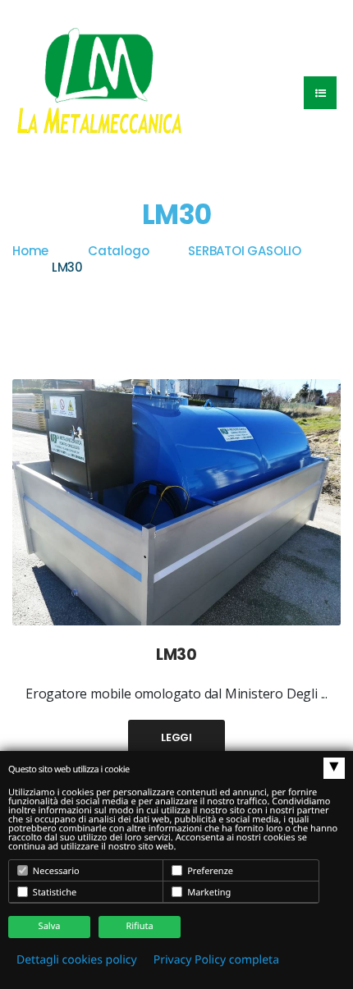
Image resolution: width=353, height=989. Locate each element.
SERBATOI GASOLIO (244, 250)
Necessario (55, 871)
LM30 (176, 654)
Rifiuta (139, 926)
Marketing (208, 892)
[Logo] (99, 79)
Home (30, 250)
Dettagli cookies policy (76, 960)
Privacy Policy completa (216, 960)
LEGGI (176, 737)
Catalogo (118, 250)
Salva (50, 926)
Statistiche (53, 892)
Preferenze (209, 871)
